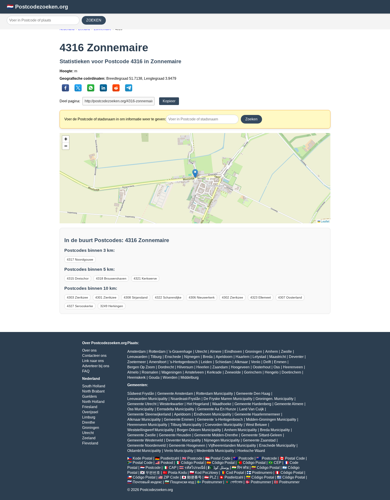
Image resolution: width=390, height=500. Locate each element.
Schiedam (223, 362)
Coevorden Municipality (224, 425)
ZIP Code (171, 477)
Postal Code (220, 458)
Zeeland (88, 438)
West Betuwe (256, 425)
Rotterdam (157, 351)
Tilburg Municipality (186, 425)
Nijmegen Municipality (222, 440)
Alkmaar (241, 362)
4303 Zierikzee (77, 297)
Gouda (154, 377)
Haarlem (242, 357)
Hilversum (185, 367)
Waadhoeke (221, 404)
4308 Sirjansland (136, 297)
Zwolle (286, 351)
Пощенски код (182, 482)
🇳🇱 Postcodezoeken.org (37, 7)
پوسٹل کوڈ (221, 468)
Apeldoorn (224, 357)
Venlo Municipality (178, 451)
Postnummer (212, 482)
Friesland (89, 407)
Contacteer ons (94, 355)
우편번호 (153, 472)
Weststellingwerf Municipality (150, 430)
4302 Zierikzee (232, 297)
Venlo (255, 362)
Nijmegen (192, 357)
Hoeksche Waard (251, 451)
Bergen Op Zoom (141, 367)
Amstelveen (194, 372)
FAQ (85, 371)
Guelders (89, 396)
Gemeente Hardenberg (252, 404)
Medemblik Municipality (215, 451)
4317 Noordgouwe (80, 259)
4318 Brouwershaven (111, 278)
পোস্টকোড (236, 482)
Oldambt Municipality (144, 451)
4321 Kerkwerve (145, 278)
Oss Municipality (140, 409)
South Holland (93, 386)
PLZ (213, 477)
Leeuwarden (137, 357)
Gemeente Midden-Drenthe (216, 435)
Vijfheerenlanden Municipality (232, 445)
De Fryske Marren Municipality (228, 399)
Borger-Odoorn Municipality (199, 430)
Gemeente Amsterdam (175, 393)
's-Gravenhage (180, 351)
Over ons (89, 350)
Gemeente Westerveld (145, 440)
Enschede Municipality (277, 445)
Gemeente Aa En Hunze (216, 409)
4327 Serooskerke (80, 306)
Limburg (88, 417)
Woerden (170, 377)
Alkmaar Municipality (144, 419)
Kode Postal (142, 458)
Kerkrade (214, 372)
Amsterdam (136, 351)
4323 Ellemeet (260, 297)
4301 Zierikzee (105, 297)
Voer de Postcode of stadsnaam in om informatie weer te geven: (115, 119)
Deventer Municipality (183, 440)
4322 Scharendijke (168, 297)
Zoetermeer (136, 362)
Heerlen (202, 367)
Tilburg (156, 357)
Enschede (173, 357)
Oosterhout (261, 367)
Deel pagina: (70, 101)
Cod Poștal (235, 472)
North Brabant (93, 391)
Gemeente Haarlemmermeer (257, 414)
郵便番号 (194, 477)
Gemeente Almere (288, 404)
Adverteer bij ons (95, 366)
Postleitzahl (169, 458)
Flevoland (90, 443)
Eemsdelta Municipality (175, 409)
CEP (277, 463)
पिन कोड (243, 468)
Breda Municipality (275, 430)
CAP (172, 468)
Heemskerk (136, 377)
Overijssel (90, 412)
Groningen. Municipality (274, 399)
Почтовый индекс (147, 482)
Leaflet (324, 221)
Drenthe (88, 422)
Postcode (194, 458)
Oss (277, 367)
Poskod (167, 463)
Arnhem (271, 351)
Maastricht (277, 357)
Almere (215, 351)
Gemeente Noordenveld (146, 445)
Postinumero (262, 472)
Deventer (296, 357)
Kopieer (169, 101)
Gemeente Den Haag (253, 393)
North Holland (93, 402)
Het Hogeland (198, 404)
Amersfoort (157, 362)
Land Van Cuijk (251, 409)
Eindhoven (233, 351)
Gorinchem (253, 372)
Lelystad (259, 357)
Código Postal (192, 463)
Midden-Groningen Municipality (271, 419)
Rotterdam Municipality (214, 393)
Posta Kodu (177, 472)
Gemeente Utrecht (141, 404)
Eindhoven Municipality (212, 414)
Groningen (90, 428)
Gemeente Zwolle (141, 435)
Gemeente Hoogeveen (187, 445)
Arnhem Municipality (240, 430)
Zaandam (220, 367)
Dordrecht (166, 367)
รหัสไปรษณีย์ (195, 468)
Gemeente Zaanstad (259, 440)
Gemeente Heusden (175, 435)
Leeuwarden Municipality (147, 399)
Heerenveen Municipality (147, 425)
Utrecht (88, 433)
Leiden (206, 362)
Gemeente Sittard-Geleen (261, 435)
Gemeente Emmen (179, 419)
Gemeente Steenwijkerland (149, 414)
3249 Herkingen (111, 306)
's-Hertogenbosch (183, 362)
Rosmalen (150, 372)
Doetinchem (291, 372)
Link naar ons (93, 361)
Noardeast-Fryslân (185, 399)
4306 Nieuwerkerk (202, 297)
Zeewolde (233, 372)
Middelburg (190, 377)
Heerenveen (293, 367)
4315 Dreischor (78, 278)
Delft (267, 362)
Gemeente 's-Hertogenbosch (220, 419)
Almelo (133, 372)
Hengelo (272, 372)
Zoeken (251, 119)
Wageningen (171, 372)
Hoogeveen (240, 367)
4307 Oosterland (290, 297)
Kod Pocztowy (206, 472)
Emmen (280, 362)
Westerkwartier (171, 404)
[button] (195, 173)
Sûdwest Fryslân (140, 393)
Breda (208, 357)
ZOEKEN (93, 20)
